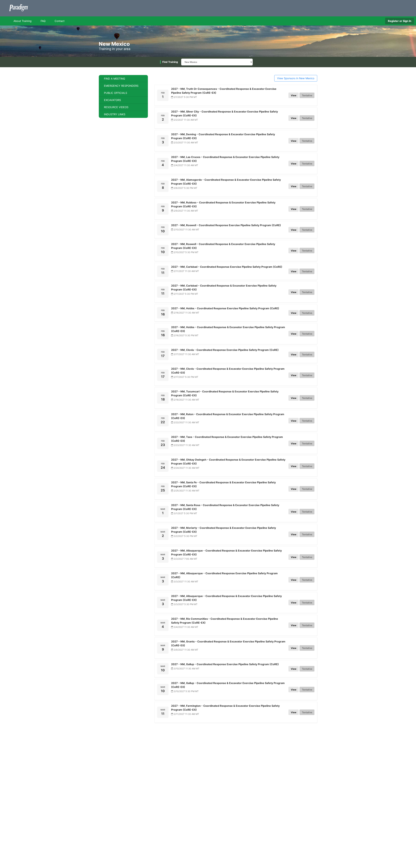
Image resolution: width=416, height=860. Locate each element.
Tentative (307, 95)
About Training (22, 21)
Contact (60, 21)
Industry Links (114, 114)
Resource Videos (116, 107)
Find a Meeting (114, 78)
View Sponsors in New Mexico (295, 78)
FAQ (43, 21)
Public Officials (115, 92)
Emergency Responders (121, 85)
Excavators (112, 100)
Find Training (170, 61)
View (293, 95)
